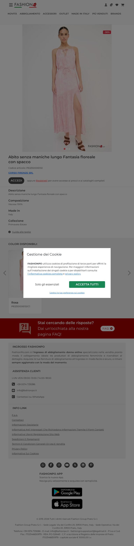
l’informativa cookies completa (45, 273)
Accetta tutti (87, 284)
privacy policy (73, 273)
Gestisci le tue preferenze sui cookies (67, 293)
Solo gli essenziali (47, 284)
